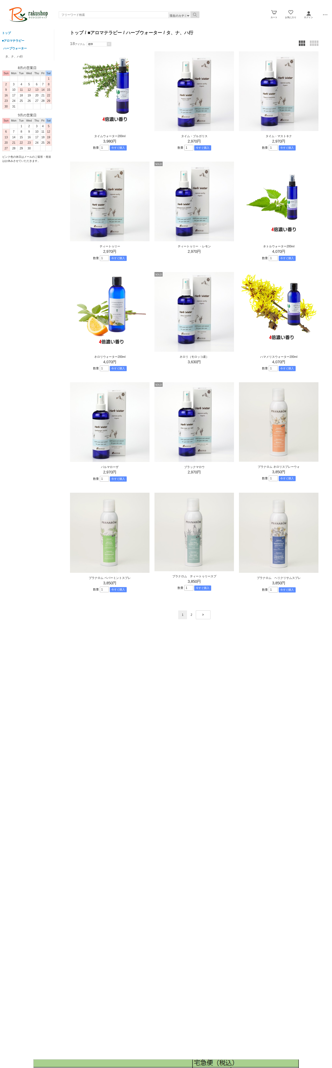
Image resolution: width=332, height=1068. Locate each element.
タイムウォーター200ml (111, 136)
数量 (96, 147)
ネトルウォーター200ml (279, 246)
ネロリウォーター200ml (110, 356)
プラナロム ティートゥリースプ (194, 576)
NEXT (203, 614)
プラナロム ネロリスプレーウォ (279, 466)
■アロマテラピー (13, 40)
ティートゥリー (110, 246)
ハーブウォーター (15, 48)
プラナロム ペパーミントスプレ (110, 578)
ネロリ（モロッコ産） (194, 356)
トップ (6, 33)
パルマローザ (110, 467)
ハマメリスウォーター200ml (280, 356)
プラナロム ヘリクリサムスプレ (279, 578)
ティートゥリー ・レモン (194, 246)
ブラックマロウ (194, 467)
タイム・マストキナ (279, 136)
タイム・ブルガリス (194, 136)
